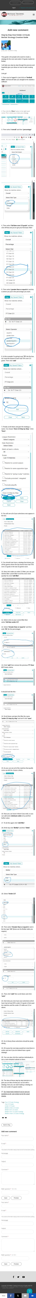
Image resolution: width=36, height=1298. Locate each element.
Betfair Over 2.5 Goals (11, 1110)
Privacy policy (4, 1287)
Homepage (4, 1153)
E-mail (3, 1143)
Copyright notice (14, 1287)
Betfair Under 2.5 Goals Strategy (14, 1113)
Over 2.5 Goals (9, 1104)
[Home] (12, 15)
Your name (5, 1135)
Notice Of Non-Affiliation (8, 1288)
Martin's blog (6, 1125)
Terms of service (24, 1287)
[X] (18, 1295)
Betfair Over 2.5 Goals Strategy (14, 1111)
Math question (6, 1189)
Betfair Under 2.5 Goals (12, 1108)
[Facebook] (10, 1295)
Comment (4, 1169)
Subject (3, 1161)
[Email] (25, 1295)
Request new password (28, 8)
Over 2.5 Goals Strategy (12, 1102)
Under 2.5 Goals (10, 1106)
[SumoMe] (32, 1295)
